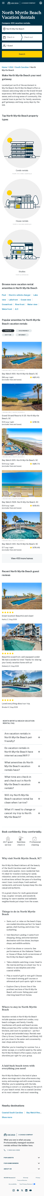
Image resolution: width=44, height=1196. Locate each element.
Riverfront (20, 304)
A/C (16, 309)
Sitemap (25, 1177)
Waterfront (7, 309)
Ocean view (26, 300)
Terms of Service (22, 1180)
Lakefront (13, 300)
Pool (4, 295)
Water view (32, 304)
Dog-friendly (24, 330)
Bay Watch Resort (35, 1113)
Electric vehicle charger (20, 295)
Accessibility (13, 1184)
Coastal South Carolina (12, 1113)
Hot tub (8, 334)
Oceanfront (7, 304)
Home (4, 67)
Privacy (38, 1177)
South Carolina (22, 67)
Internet (22, 334)
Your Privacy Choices (25, 1184)
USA (11, 67)
